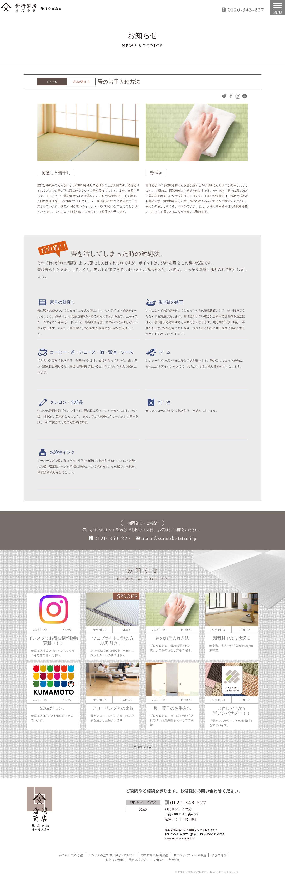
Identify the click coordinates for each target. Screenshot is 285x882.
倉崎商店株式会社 (39, 809)
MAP (143, 809)
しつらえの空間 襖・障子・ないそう (112, 855)
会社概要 (174, 860)
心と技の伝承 (114, 860)
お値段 (158, 860)
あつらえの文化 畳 (71, 855)
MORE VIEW (142, 747)
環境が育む (219, 855)
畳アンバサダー (138, 860)
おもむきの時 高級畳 (154, 855)
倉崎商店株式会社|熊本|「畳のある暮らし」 (31, 7)
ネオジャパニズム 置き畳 (189, 855)
